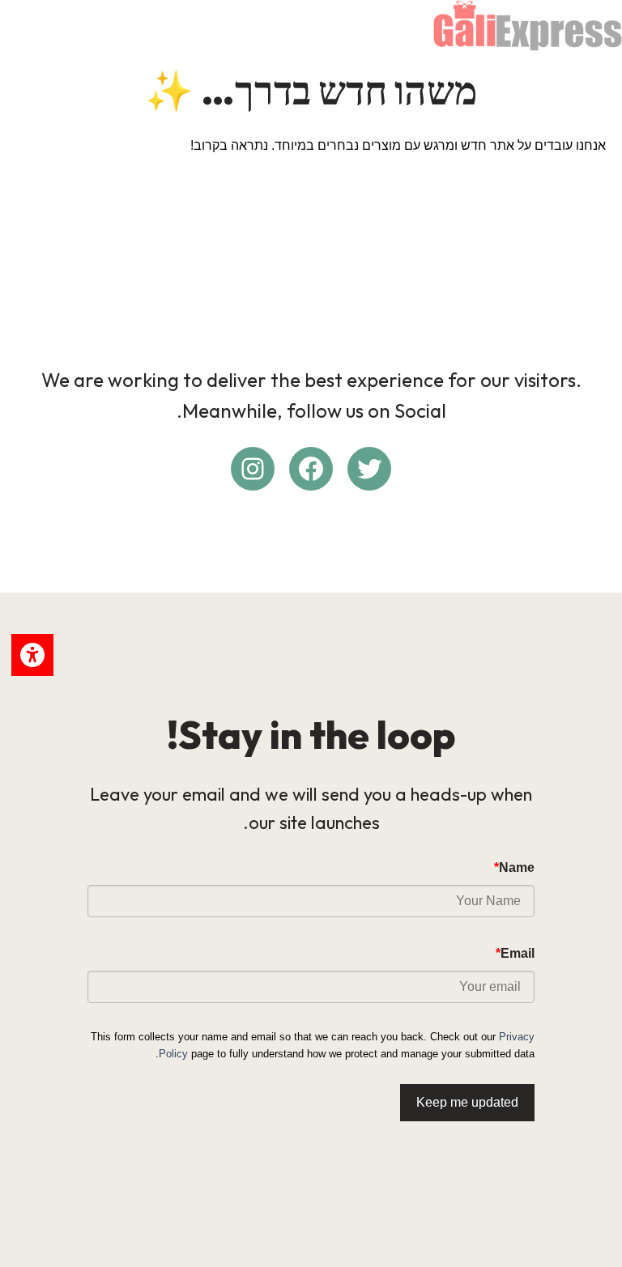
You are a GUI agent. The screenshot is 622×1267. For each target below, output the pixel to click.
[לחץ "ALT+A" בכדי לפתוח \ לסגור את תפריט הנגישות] (32, 655)
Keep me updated (467, 1102)
